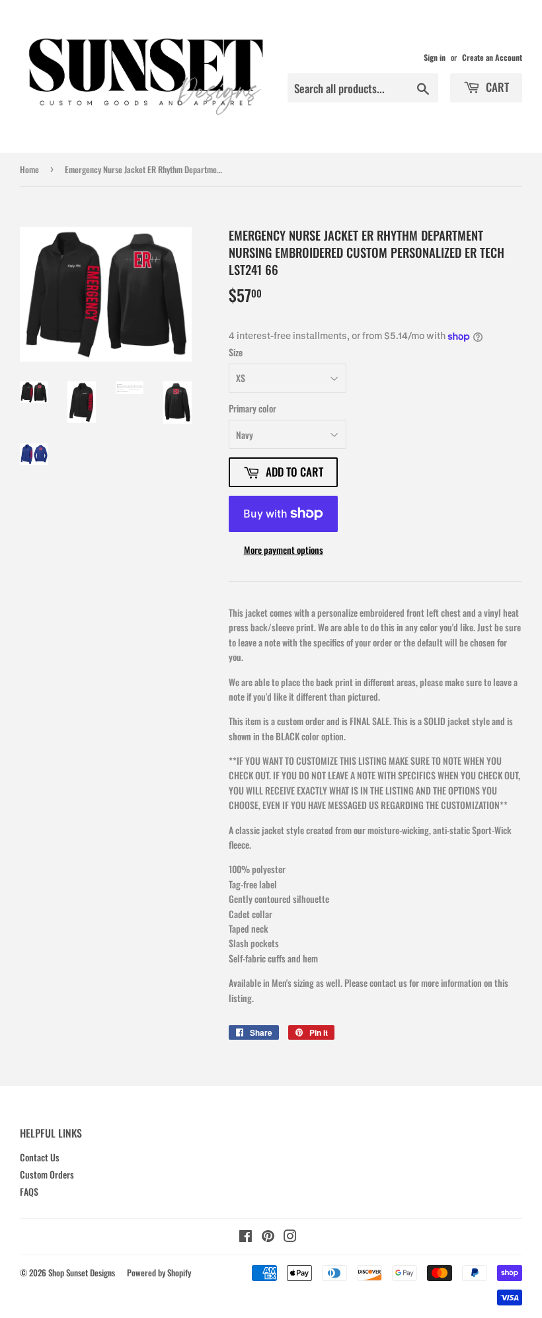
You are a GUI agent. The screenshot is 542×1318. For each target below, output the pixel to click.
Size (236, 352)
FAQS (29, 1191)
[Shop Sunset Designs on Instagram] (290, 1237)
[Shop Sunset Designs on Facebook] (245, 1237)
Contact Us (39, 1157)
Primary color (252, 408)
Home (29, 169)
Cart (496, 87)
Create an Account (492, 57)
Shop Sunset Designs (81, 1272)
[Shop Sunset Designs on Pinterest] (268, 1237)
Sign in (434, 57)
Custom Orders (47, 1174)
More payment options (283, 550)
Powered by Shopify (159, 1272)
